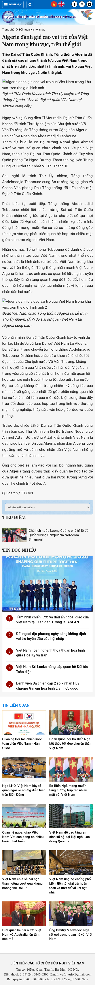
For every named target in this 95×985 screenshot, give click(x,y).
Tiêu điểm (14, 517)
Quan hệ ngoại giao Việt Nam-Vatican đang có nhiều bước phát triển (23, 836)
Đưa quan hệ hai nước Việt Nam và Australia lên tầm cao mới (21, 934)
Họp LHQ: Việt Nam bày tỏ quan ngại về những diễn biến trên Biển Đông (23, 790)
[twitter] (82, 4)
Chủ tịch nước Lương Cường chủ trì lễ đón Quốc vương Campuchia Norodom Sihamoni (59, 535)
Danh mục (15, 4)
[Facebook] (74, 4)
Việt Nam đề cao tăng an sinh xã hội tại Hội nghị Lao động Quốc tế (69, 836)
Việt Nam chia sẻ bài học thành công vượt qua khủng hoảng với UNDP (22, 883)
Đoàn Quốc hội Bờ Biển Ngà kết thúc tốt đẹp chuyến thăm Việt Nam (70, 743)
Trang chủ (8, 29)
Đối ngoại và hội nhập (32, 29)
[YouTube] (89, 4)
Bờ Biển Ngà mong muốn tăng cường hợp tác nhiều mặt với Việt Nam (68, 790)
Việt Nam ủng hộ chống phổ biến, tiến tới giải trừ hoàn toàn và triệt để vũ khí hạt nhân (70, 885)
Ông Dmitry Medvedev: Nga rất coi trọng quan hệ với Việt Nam (70, 934)
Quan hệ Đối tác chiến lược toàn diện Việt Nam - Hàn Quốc (22, 743)
